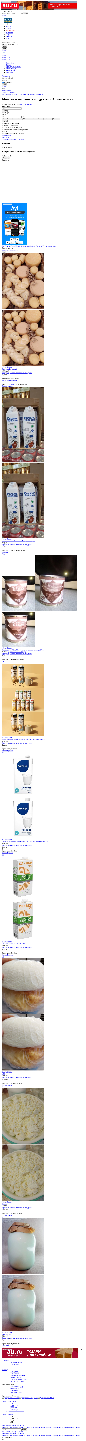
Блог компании (15, 1364)
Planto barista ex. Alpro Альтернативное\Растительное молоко (23, 739)
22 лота (11, 384)
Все (4, 119)
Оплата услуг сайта (9, 1401)
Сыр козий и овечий (9, 369)
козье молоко (6, 1334)
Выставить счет (16, 1392)
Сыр (3, 1074)
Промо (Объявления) (24, 119)
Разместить (6, 57)
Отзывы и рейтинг (17, 1381)
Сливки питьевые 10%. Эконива (13, 943)
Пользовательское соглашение (13, 1425)
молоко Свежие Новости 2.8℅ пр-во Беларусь (18, 541)
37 (3, 663)
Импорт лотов (15, 1377)
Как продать (14, 1373)
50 (3, 752)
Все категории (7, 94)
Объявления (14, 1388)
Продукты (16, 94)
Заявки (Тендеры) (38, 119)
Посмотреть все (7, 386)
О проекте (5, 1360)
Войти (4, 86)
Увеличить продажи (17, 1375)
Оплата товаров (7, 1414)
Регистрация (6, 90)
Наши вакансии (16, 1362)
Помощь (5, 1370)
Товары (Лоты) (11, 119)
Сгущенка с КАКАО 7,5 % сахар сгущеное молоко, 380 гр (23, 650)
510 (3, 554)
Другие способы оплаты (15, 1411)
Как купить (14, 1372)
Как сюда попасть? (26, 104)
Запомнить (8, 82)
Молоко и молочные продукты (32, 94)
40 (3, 1347)
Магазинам (14, 1390)
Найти (5, 46)
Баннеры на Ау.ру (16, 1387)
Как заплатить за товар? (19, 1379)
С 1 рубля (49, 119)
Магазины (56, 119)
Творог (4, 1204)
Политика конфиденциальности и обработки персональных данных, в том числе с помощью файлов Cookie (40, 1427)
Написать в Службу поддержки (13, 1431)
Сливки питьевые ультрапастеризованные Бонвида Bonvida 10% (25, 841)
